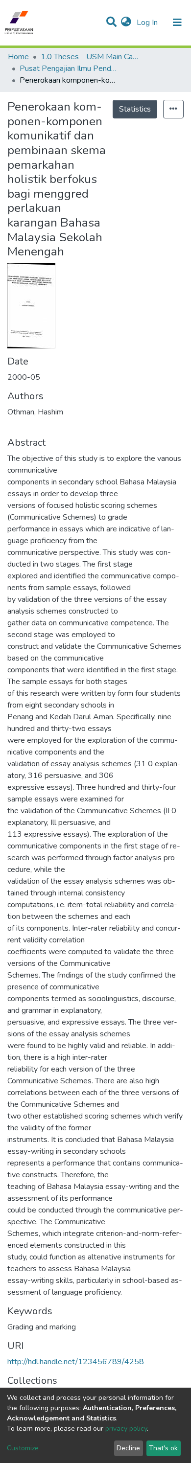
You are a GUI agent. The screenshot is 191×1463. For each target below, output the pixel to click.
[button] (126, 22)
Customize (23, 1448)
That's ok (163, 1448)
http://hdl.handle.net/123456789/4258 (75, 1361)
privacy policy (126, 1428)
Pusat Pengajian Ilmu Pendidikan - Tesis (69, 68)
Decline (128, 1448)
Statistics (135, 109)
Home (18, 56)
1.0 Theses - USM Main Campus (90, 56)
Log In (148, 22)
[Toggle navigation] (177, 22)
